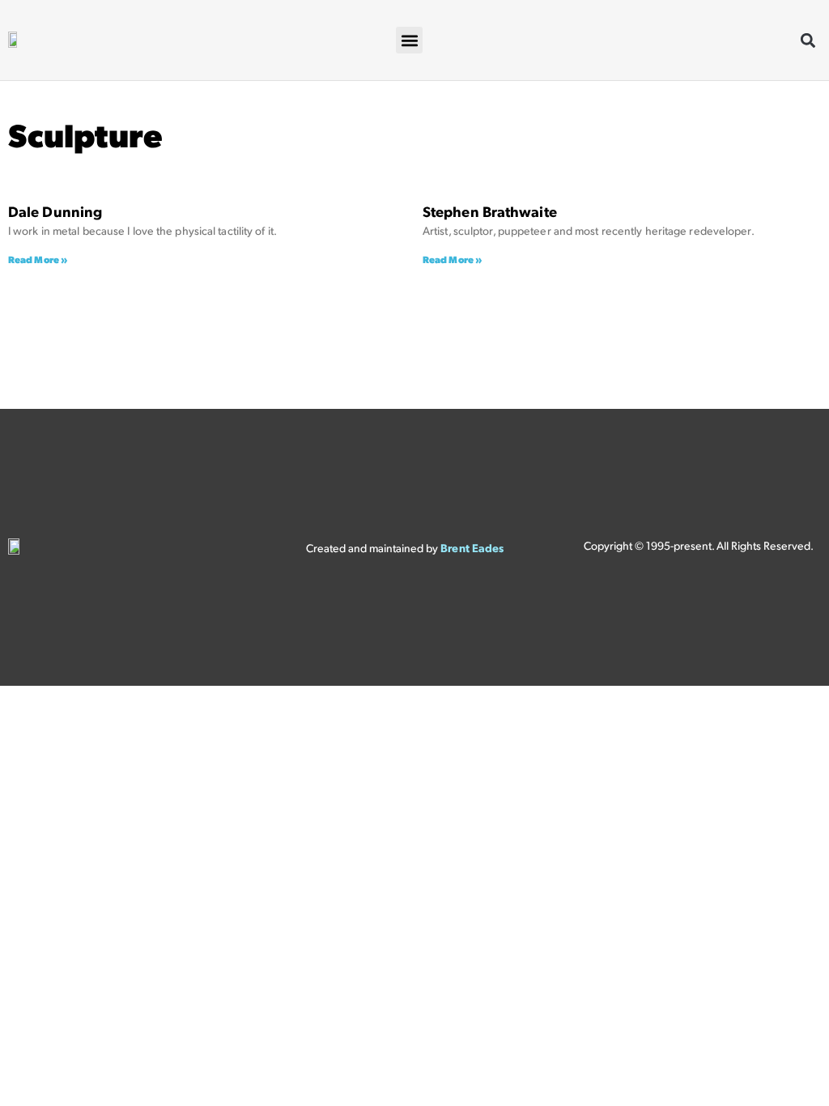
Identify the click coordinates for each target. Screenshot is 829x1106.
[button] (409, 40)
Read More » (38, 261)
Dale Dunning (55, 213)
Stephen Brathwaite (490, 213)
